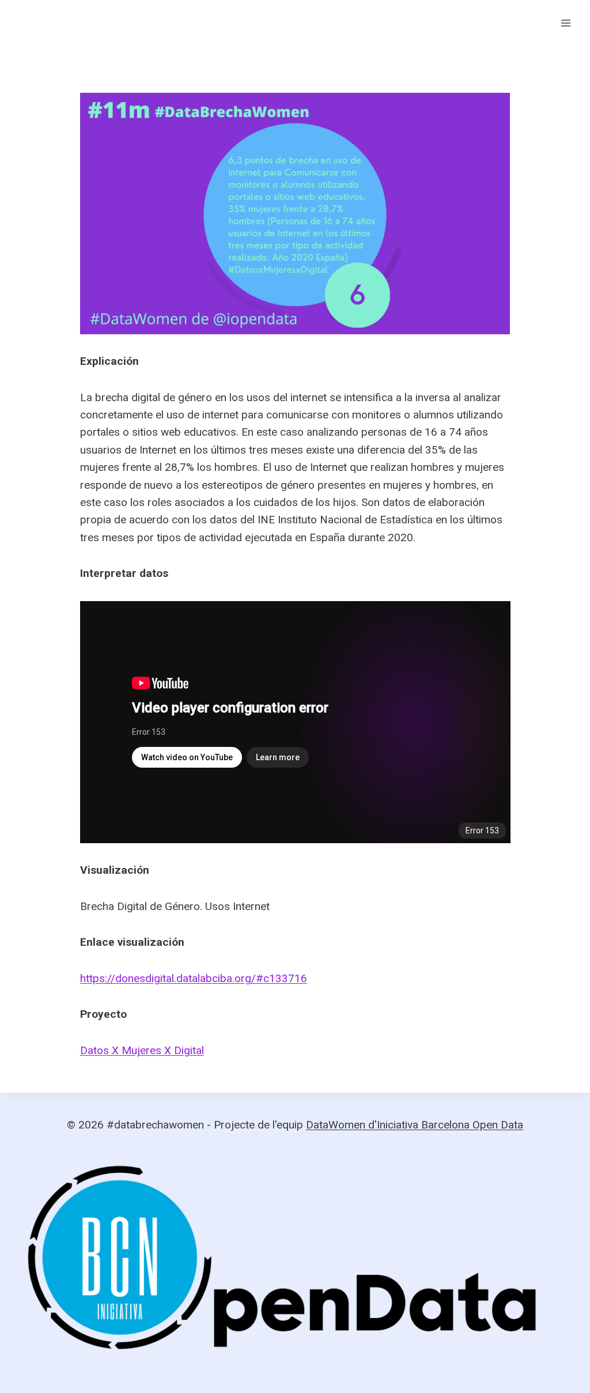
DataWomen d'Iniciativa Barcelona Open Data (414, 1124)
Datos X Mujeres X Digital (142, 1050)
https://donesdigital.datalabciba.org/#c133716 (193, 978)
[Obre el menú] (565, 23)
